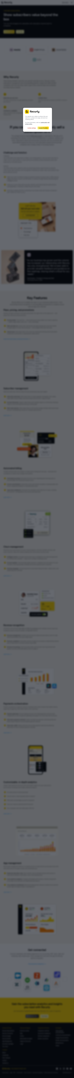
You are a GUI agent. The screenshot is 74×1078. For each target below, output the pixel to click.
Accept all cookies (43, 128)
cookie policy (44, 122)
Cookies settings (31, 128)
